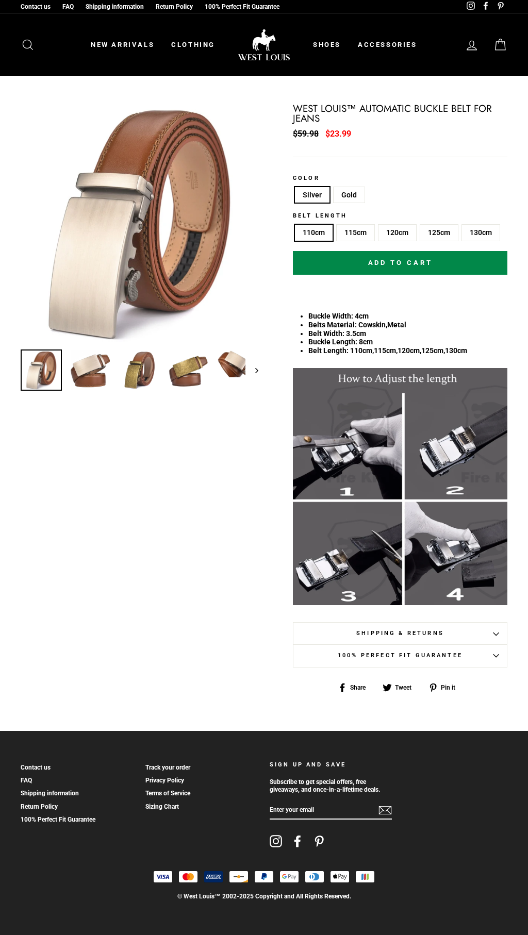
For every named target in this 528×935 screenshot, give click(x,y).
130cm (481, 232)
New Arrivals (122, 44)
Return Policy (174, 6)
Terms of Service (167, 793)
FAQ (68, 6)
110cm (314, 232)
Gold (349, 195)
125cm (439, 232)
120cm (397, 232)
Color (306, 178)
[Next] (251, 370)
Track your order (167, 767)
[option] (139, 223)
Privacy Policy (164, 780)
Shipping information (115, 6)
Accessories (387, 44)
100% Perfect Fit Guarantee (242, 6)
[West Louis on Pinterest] (319, 841)
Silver (312, 195)
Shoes (327, 44)
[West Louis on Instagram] (276, 841)
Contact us (36, 6)
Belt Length (320, 216)
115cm (355, 232)
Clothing (193, 44)
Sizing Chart (162, 806)
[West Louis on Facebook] (297, 841)
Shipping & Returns (400, 633)
